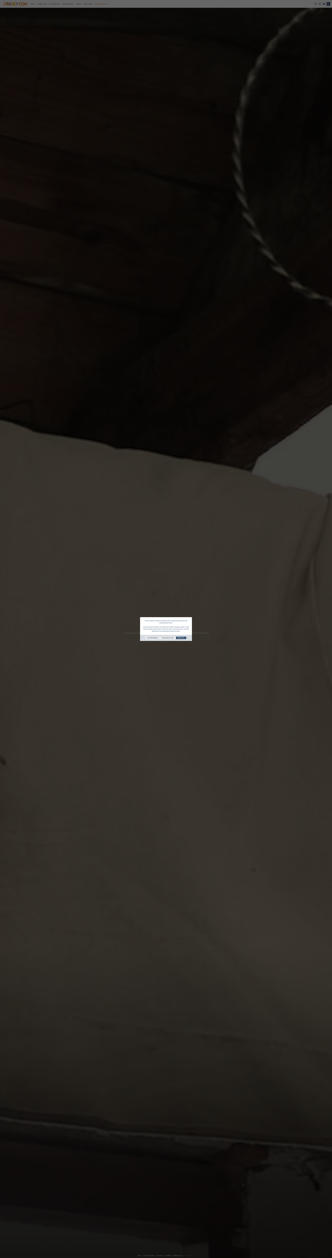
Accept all (181, 638)
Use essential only (168, 638)
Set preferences (152, 638)
